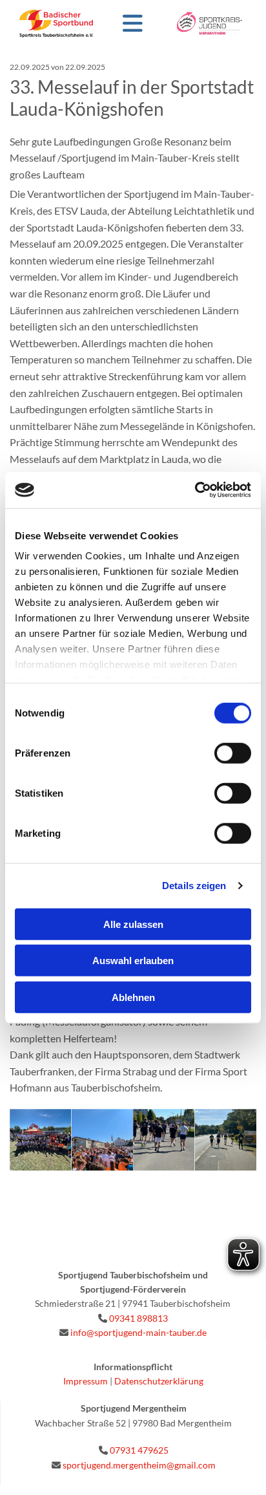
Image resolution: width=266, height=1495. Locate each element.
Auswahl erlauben (133, 960)
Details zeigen (194, 885)
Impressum (85, 1380)
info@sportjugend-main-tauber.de (138, 1332)
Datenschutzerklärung (158, 1380)
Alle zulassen (133, 923)
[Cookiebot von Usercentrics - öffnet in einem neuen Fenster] (194, 490)
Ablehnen (133, 996)
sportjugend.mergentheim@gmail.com (139, 1464)
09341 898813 (138, 1318)
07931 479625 (139, 1450)
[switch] (232, 752)
